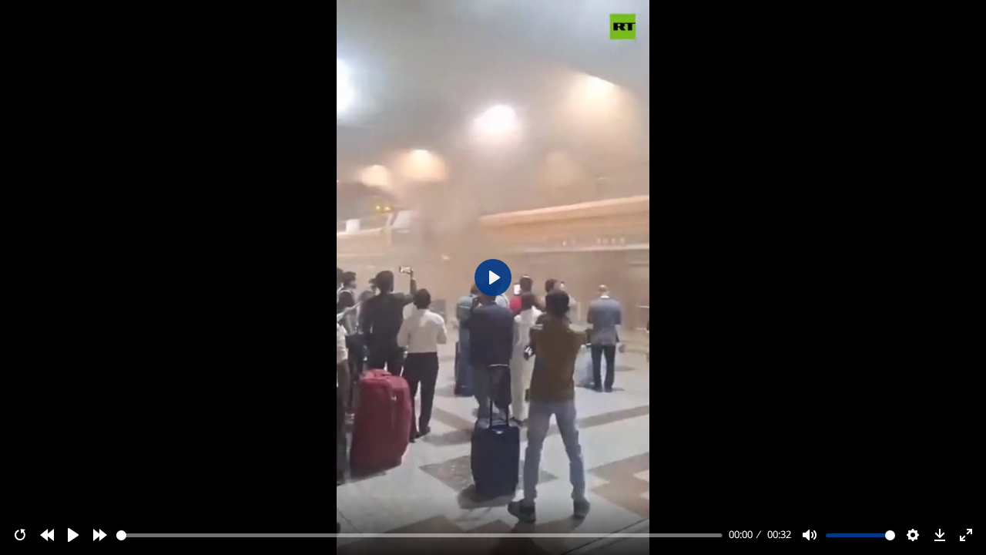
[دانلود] (939, 535)
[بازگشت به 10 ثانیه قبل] (47, 535)
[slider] (419, 535)
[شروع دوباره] (20, 535)
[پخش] (73, 535)
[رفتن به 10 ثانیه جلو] (100, 535)
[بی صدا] (809, 535)
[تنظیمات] (912, 535)
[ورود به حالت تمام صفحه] (966, 535)
